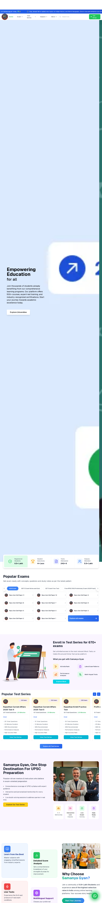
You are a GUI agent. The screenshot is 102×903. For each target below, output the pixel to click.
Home (11, 17)
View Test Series (15, 737)
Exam (19, 17)
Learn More (17, 308)
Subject (42, 17)
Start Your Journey (73, 901)
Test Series (29, 17)
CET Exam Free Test (52, 588)
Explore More (61, 682)
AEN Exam (12, 588)
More (53, 17)
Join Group (95, 17)
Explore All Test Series (51, 746)
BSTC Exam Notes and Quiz (30, 588)
